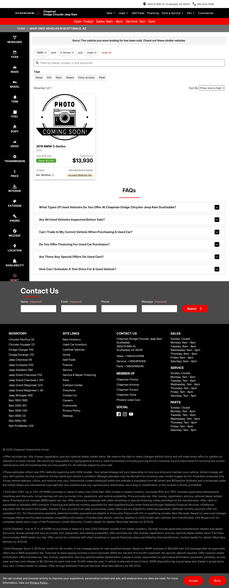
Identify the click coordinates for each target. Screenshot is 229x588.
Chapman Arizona (128, 384)
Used (122, 13)
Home (21, 28)
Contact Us (70, 395)
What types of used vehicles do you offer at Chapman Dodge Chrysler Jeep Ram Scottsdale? (107, 207)
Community (70, 405)
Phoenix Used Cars (128, 399)
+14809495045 (134, 366)
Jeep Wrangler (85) (21, 395)
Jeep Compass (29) (21, 365)
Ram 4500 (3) (17, 415)
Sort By (193, 88)
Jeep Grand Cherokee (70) (25, 375)
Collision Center (73, 385)
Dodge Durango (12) (21, 354)
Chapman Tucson (127, 389)
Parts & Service (171, 13)
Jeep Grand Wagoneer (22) (26, 385)
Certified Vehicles (74, 349)
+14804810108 (136, 361)
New (109, 13)
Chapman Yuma (126, 394)
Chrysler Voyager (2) (22, 344)
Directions (69, 390)
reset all (106, 52)
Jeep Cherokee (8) (20, 359)
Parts (66, 380)
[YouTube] (131, 414)
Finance (67, 365)
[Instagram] (125, 414)
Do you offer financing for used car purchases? (74, 244)
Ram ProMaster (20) (21, 425)
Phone (105, 301)
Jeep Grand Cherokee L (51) (26, 380)
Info (189, 13)
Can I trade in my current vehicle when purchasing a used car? (85, 232)
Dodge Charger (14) (21, 349)
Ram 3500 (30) (18, 410)
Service (67, 370)
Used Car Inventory (75, 344)
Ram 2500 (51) (18, 405)
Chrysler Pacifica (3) (21, 339)
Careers (68, 400)
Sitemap (68, 415)
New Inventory (72, 339)
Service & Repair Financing (79, 375)
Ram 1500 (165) (18, 400)
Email (71, 301)
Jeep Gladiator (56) (21, 370)
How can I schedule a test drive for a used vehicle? (77, 269)
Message (154, 301)
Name (31, 301)
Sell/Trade (138, 13)
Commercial (205, 13)
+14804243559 (134, 356)
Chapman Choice (127, 379)
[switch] (39, 77)
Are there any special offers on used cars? (71, 256)
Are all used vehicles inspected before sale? (72, 219)
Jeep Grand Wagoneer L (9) (26, 390)
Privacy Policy (71, 410)
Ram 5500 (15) (17, 420)
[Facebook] (118, 414)
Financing (153, 13)
